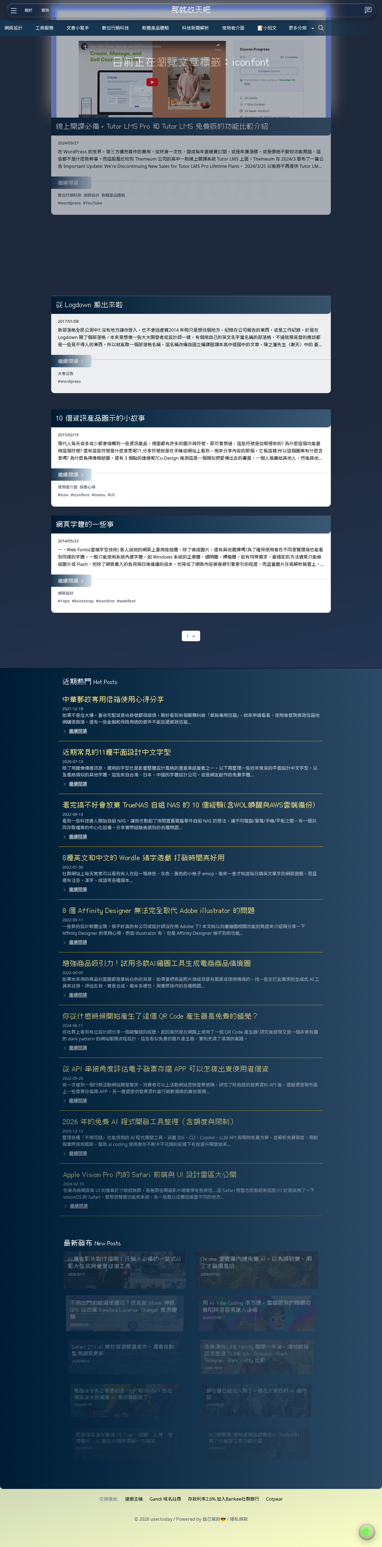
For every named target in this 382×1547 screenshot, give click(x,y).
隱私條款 (239, 1519)
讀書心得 (87, 487)
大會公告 (66, 373)
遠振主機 (134, 1499)
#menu (98, 494)
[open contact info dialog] (368, 10)
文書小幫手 (78, 28)
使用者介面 (233, 28)
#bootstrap (83, 601)
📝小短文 (267, 28)
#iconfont (80, 494)
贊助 (45, 10)
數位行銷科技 (115, 28)
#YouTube (92, 203)
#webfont (126, 601)
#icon (63, 494)
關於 (28, 10)
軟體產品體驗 (155, 28)
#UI (111, 494)
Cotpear (274, 1499)
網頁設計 (13, 28)
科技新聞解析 (195, 28)
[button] (367, 1532)
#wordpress (69, 203)
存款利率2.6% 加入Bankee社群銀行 (223, 1499)
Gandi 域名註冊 (165, 1499)
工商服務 (44, 28)
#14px (64, 601)
